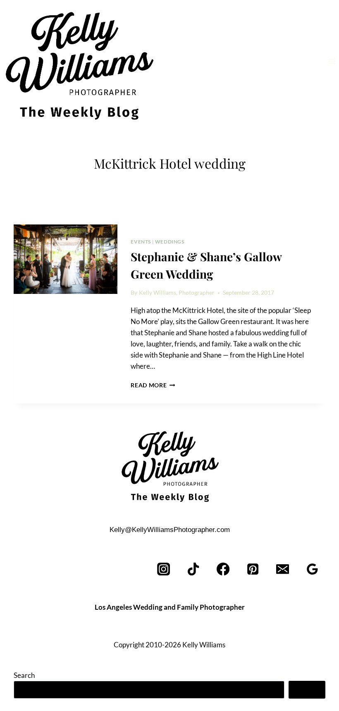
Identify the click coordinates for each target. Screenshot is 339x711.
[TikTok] (194, 569)
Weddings (169, 242)
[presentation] (65, 259)
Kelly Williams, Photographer (177, 292)
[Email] (283, 569)
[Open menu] (331, 61)
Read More (153, 385)
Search (24, 675)
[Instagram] (164, 569)
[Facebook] (223, 569)
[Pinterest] (253, 569)
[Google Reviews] (312, 569)
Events (141, 242)
